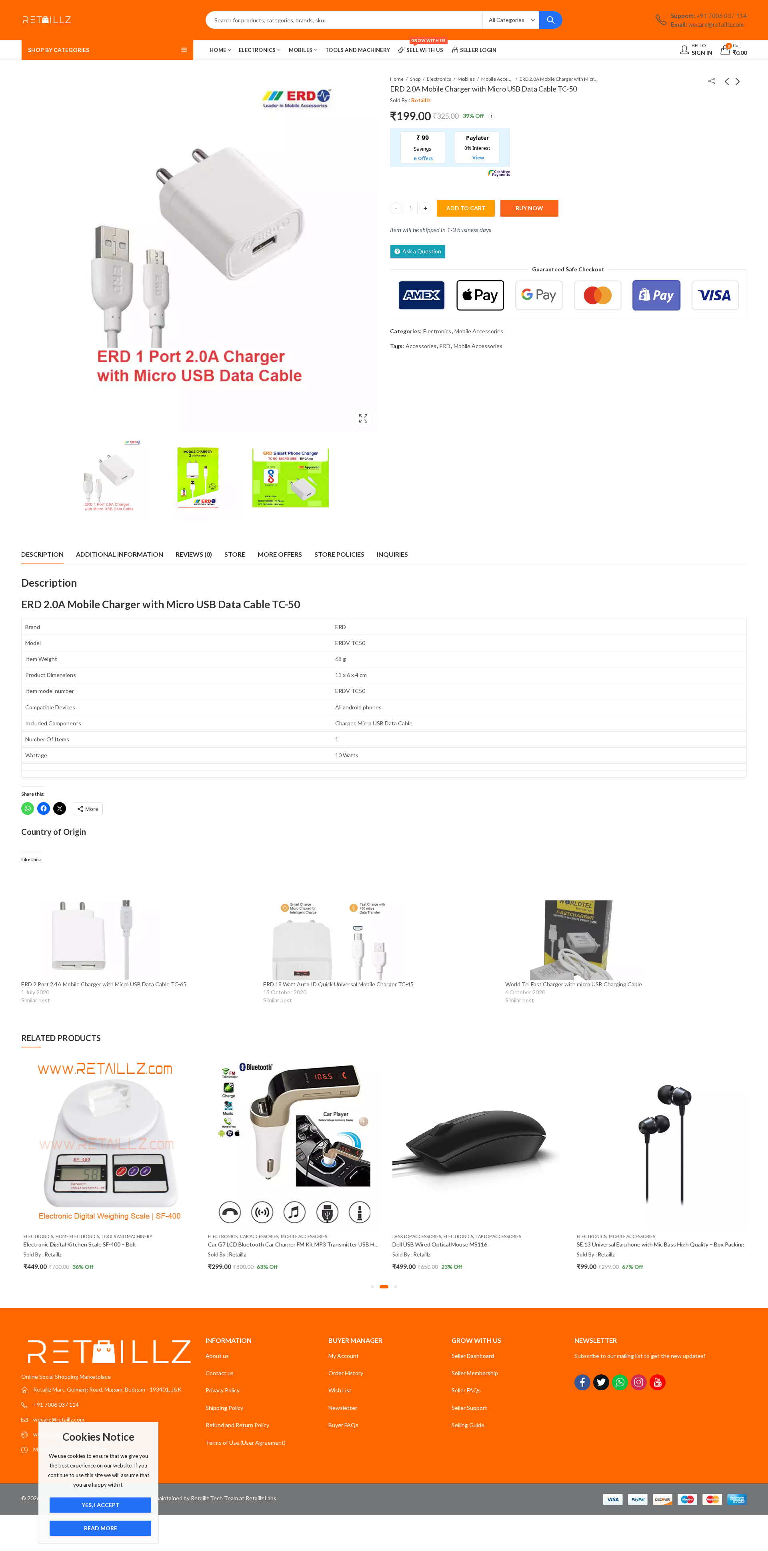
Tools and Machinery (125, 1236)
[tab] (42, 554)
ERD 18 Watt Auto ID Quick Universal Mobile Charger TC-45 (338, 984)
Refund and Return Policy (237, 1425)
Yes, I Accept (101, 1504)
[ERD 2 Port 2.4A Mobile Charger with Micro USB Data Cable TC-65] (138, 940)
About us (217, 1355)
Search (550, 20)
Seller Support (469, 1407)
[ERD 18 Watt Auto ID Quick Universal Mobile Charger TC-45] (380, 940)
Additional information (119, 554)
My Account (343, 1355)
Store (234, 554)
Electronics (439, 79)
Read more (100, 1528)
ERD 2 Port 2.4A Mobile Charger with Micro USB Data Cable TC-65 (103, 984)
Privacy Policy (223, 1390)
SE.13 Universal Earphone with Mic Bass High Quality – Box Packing (658, 1244)
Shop (415, 79)
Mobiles (466, 79)
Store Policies (339, 554)
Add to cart (466, 207)
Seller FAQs (466, 1390)
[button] (372, 1286)
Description (42, 554)
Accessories (421, 345)
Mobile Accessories (497, 79)
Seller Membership (475, 1373)
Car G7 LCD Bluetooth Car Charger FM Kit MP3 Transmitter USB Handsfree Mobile (309, 1244)
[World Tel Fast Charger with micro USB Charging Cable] (622, 940)
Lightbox (363, 418)
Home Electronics (75, 1236)
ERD (445, 345)
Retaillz (421, 100)
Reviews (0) (194, 554)
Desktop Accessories (414, 1236)
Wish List (340, 1390)
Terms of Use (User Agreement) (246, 1442)
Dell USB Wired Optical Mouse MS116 (437, 1244)
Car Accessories (257, 1236)
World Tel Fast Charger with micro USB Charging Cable (573, 984)
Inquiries (392, 554)
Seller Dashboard (473, 1355)
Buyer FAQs (343, 1425)
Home (397, 79)
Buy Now (529, 207)
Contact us (220, 1373)
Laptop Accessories (496, 1236)
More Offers (280, 554)
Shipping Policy (224, 1407)
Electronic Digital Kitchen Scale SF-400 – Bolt (78, 1244)
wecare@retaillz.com (58, 1419)
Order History (345, 1373)
